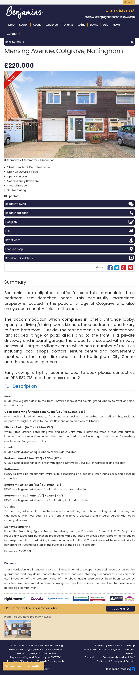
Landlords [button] (51, 25)
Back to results (14, 42)
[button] (131, 74)
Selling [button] (81, 25)
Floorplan (11, 222)
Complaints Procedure (114, 657)
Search (23, 25)
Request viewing (15, 204)
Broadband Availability (19, 258)
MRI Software (115, 645)
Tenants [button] (67, 25)
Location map (14, 249)
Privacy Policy (92, 657)
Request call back (16, 213)
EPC (7, 231)
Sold (105, 25)
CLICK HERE (119, 608)
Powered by (101, 645)
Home (10, 25)
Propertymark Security (123, 661)
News (116, 25)
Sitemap (130, 645)
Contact (12, 34)
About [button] (37, 25)
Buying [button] (94, 25)
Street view (12, 240)
